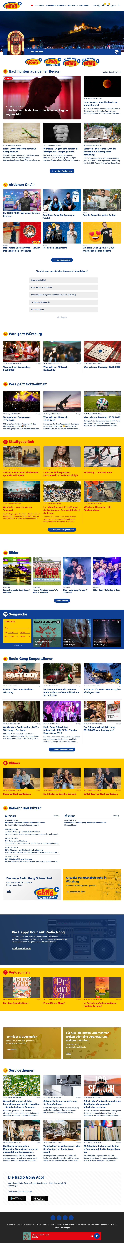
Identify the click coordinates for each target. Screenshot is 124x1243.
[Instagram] (59, 1217)
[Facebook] (52, 1217)
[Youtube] (65, 1217)
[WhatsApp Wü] (71, 1217)
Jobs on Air (84, 5)
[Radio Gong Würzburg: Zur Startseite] (12, 5)
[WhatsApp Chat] (117, 52)
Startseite (32, 5)
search (119, 5)
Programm (50, 5)
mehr (57, 816)
